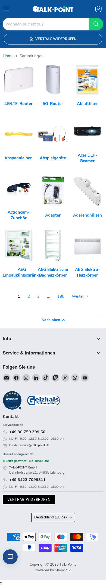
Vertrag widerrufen (29, 500)
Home (8, 56)
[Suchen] (96, 24)
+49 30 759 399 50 (27, 432)
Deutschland (50, 517)
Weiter (78, 296)
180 (60, 296)
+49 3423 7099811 (27, 479)
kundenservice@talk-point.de (29, 445)
